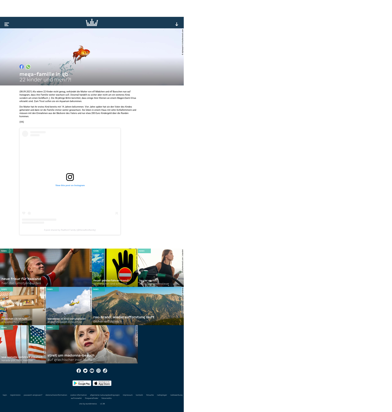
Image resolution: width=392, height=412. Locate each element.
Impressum (128, 395)
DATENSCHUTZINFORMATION (56, 395)
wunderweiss (91, 404)
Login (5, 395)
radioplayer (162, 395)
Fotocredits (107, 398)
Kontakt (139, 395)
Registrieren (15, 395)
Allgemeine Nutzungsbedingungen (105, 395)
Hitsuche (150, 395)
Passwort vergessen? (33, 395)
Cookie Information (78, 395)
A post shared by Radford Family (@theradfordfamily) (70, 230)
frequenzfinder (92, 398)
